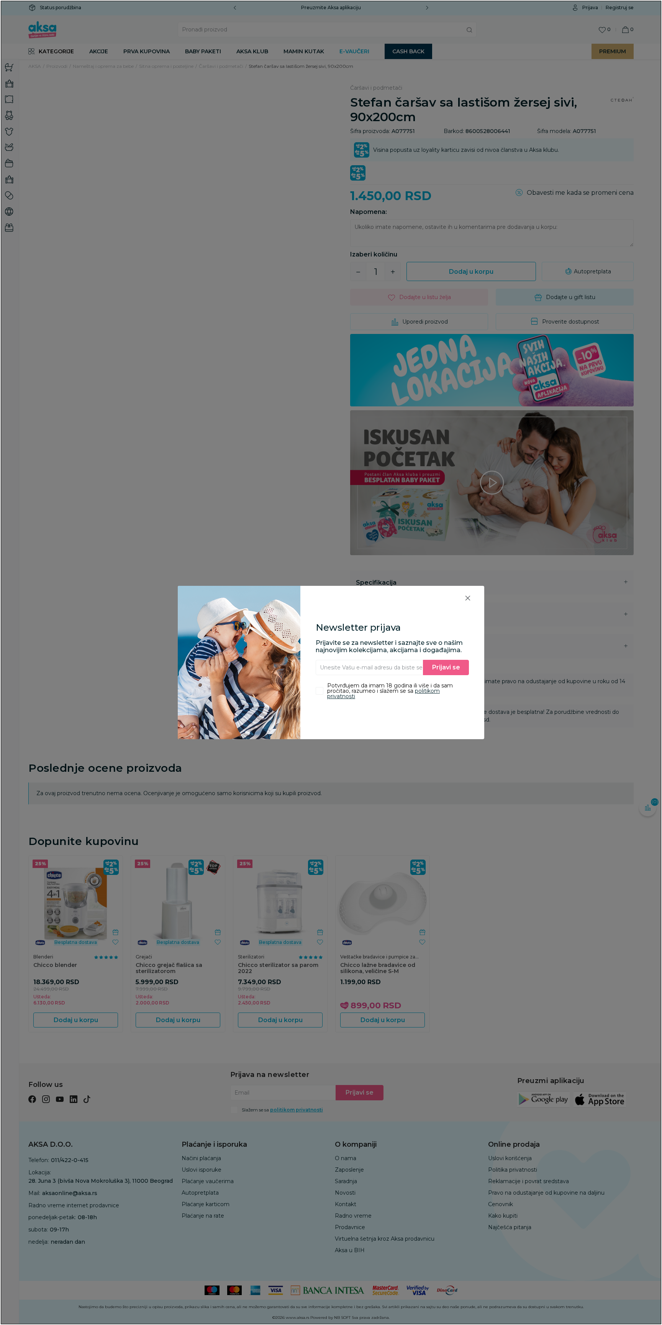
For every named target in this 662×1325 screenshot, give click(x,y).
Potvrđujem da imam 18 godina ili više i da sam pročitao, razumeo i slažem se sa (390, 691)
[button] (468, 598)
